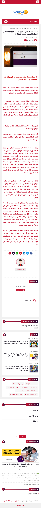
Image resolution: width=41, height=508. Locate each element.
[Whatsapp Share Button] (17, 253)
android (33, 387)
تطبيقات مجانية (31, 384)
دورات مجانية (20, 391)
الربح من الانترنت (18, 384)
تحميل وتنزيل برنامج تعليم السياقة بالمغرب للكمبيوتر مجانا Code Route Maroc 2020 (16, 342)
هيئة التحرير (35, 485)
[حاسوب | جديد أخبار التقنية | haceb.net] (20, 12)
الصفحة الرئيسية (31, 28)
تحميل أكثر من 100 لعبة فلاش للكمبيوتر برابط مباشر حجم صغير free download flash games (16, 368)
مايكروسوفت (13, 28)
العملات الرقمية (32, 391)
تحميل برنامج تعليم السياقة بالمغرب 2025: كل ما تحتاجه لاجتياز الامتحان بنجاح (16, 355)
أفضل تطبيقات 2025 (31, 394)
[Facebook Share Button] (31, 253)
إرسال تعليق (20, 290)
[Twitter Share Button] (27, 253)
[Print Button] (9, 253)
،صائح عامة (22, 28)
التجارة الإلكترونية (12, 387)
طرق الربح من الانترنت (16, 394)
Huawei (24, 387)
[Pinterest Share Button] (24, 253)
